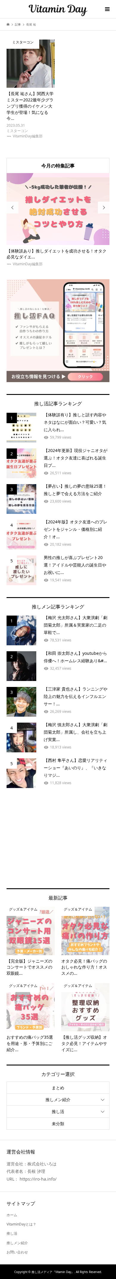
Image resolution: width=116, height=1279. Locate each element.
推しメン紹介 (58, 1099)
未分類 (58, 1123)
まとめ (58, 1087)
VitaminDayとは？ (21, 1224)
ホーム (12, 1214)
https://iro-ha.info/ (38, 1179)
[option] (58, 220)
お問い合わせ (17, 1252)
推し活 (58, 1111)
